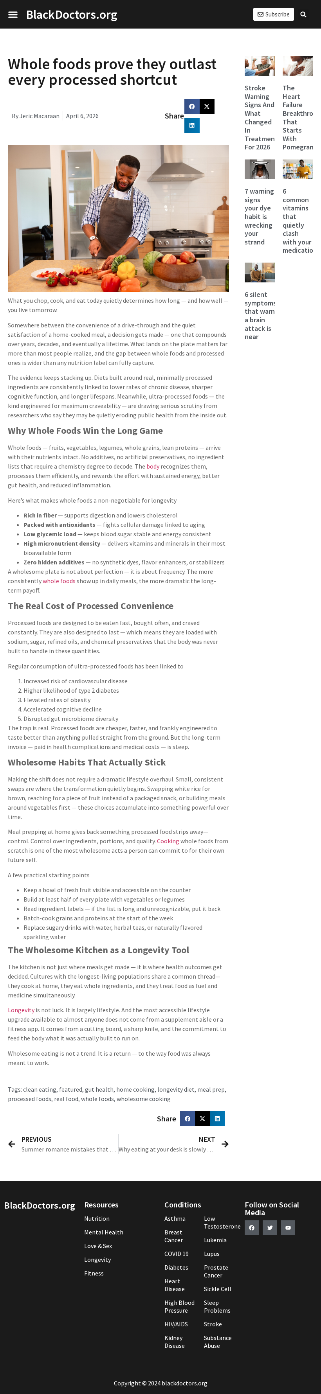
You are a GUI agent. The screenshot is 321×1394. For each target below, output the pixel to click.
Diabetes (176, 1267)
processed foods (29, 1099)
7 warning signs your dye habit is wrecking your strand (259, 216)
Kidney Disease (174, 1341)
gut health (99, 1089)
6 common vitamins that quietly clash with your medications (301, 221)
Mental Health (103, 1232)
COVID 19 (176, 1253)
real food (66, 1099)
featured (70, 1089)
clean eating (39, 1089)
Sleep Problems (217, 1306)
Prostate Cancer (216, 1271)
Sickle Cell (217, 1289)
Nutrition (97, 1218)
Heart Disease (174, 1285)
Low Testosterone (220, 1222)
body (152, 466)
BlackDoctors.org (71, 14)
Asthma (175, 1218)
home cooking (135, 1089)
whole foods (59, 581)
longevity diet (176, 1089)
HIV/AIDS (176, 1324)
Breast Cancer (173, 1236)
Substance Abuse (218, 1341)
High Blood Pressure (179, 1306)
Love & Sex (98, 1246)
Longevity (21, 1010)
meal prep (211, 1089)
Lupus (212, 1253)
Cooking (168, 841)
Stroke (213, 1324)
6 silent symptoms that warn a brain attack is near (260, 315)
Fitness (94, 1273)
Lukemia (215, 1240)
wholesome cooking (144, 1099)
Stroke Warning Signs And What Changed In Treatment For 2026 (261, 117)
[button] (12, 14)
